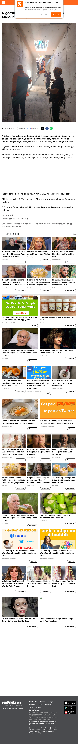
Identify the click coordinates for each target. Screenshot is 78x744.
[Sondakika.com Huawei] (70, 712)
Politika (38, 707)
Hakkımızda (5, 708)
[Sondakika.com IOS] (70, 703)
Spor (40, 704)
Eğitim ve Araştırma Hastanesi (56, 207)
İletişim (16, 708)
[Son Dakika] (12, 702)
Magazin (48, 704)
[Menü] (3, 2)
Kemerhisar (17, 146)
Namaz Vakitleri (34, 710)
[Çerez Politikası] (46, 729)
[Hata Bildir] (37, 733)
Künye (21, 708)
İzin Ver (56, 15)
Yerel (31, 707)
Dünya (50, 702)
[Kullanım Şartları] (34, 728)
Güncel (42, 702)
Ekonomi (32, 704)
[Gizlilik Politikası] (46, 728)
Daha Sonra (44, 15)
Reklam (11, 708)
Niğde (5, 146)
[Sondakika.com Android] (70, 707)
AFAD (36, 194)
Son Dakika (33, 702)
